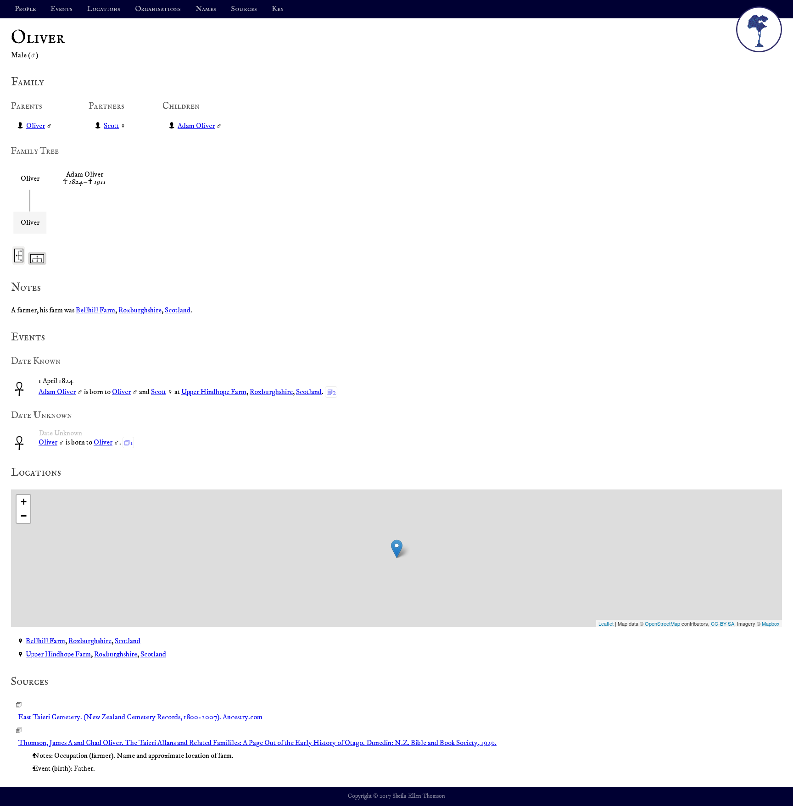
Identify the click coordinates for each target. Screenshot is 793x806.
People (25, 9)
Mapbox (771, 623)
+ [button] (24, 501)
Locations (103, 9)
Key (278, 9)
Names (205, 9)
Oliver (35, 125)
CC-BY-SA (722, 623)
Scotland (177, 310)
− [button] (24, 516)
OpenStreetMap (662, 623)
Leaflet (606, 623)
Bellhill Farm (95, 310)
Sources (244, 9)
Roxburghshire (140, 310)
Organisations (158, 9)
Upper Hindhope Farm (213, 391)
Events (61, 9)
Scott (111, 125)
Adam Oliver (196, 125)
